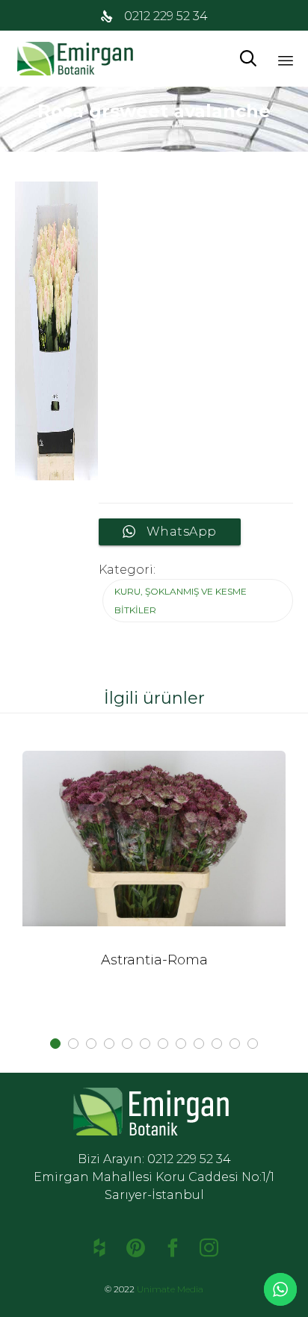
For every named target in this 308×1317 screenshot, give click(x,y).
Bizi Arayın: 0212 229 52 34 (154, 1159)
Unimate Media (170, 1289)
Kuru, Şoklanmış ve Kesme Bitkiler (180, 601)
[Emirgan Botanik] (78, 58)
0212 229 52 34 (166, 16)
